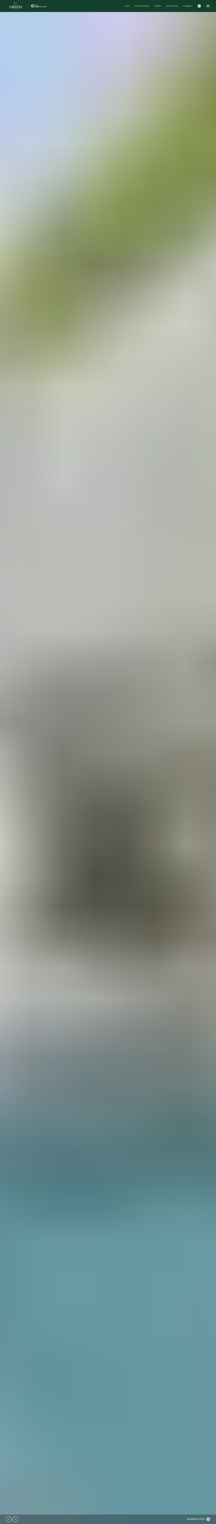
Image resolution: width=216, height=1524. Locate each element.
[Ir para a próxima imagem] (15, 1519)
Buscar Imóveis (142, 6)
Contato (157, 6)
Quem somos (172, 6)
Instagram (187, 6)
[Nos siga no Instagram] (199, 6)
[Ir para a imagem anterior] (9, 1519)
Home (127, 6)
